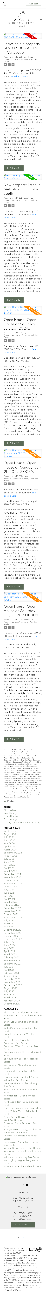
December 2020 (12, 979)
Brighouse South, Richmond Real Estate (18, 754)
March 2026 (10, 850)
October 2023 (11, 914)
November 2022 (12, 933)
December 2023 (12, 908)
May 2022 (9, 948)
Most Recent (10, 831)
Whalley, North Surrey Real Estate (21, 1157)
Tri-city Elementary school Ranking (22, 823)
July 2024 (9, 890)
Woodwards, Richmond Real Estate (16, 797)
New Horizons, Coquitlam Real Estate (26, 774)
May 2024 (9, 896)
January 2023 (11, 927)
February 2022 (12, 958)
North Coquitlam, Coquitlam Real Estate (18, 776)
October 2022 (11, 936)
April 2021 (9, 970)
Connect (33, 4)
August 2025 (10, 856)
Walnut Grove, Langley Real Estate (22, 1148)
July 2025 (9, 859)
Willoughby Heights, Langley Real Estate (23, 795)
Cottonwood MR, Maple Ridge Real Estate (27, 762)
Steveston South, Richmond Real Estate (23, 783)
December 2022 (12, 930)
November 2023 (12, 911)
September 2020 (13, 985)
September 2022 (13, 939)
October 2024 (11, 881)
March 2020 (10, 998)
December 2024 (12, 874)
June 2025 (9, 862)
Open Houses (11, 816)
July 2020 (9, 992)
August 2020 (11, 988)
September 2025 (13, 853)
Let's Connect (23, 1225)
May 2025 (9, 865)
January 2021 (11, 976)
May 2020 (9, 995)
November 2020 (12, 982)
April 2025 (9, 868)
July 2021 (8, 967)
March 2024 (10, 902)
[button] (19, 1185)
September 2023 (13, 918)
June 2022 (9, 945)
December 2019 (12, 1004)
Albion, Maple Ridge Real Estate (25, 750)
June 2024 (9, 893)
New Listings (10, 813)
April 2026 (9, 847)
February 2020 (12, 1001)
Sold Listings (10, 819)
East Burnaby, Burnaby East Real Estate (19, 764)
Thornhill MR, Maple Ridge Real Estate (22, 787)
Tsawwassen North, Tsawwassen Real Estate (19, 789)
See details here (19, 77)
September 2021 (12, 964)
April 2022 (9, 951)
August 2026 (10, 834)
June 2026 (9, 841)
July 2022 (9, 942)
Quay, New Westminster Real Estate (22, 1108)
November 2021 (12, 961)
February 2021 (11, 973)
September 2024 (13, 884)
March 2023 (10, 924)
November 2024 (12, 877)
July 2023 (9, 921)
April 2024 (9, 899)
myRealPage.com (28, 1238)
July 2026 (9, 837)
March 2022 (10, 955)
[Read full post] (23, 37)
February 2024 (12, 905)
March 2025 (10, 871)
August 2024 (10, 887)
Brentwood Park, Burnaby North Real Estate (19, 752)
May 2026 (9, 844)
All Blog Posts (10, 810)
